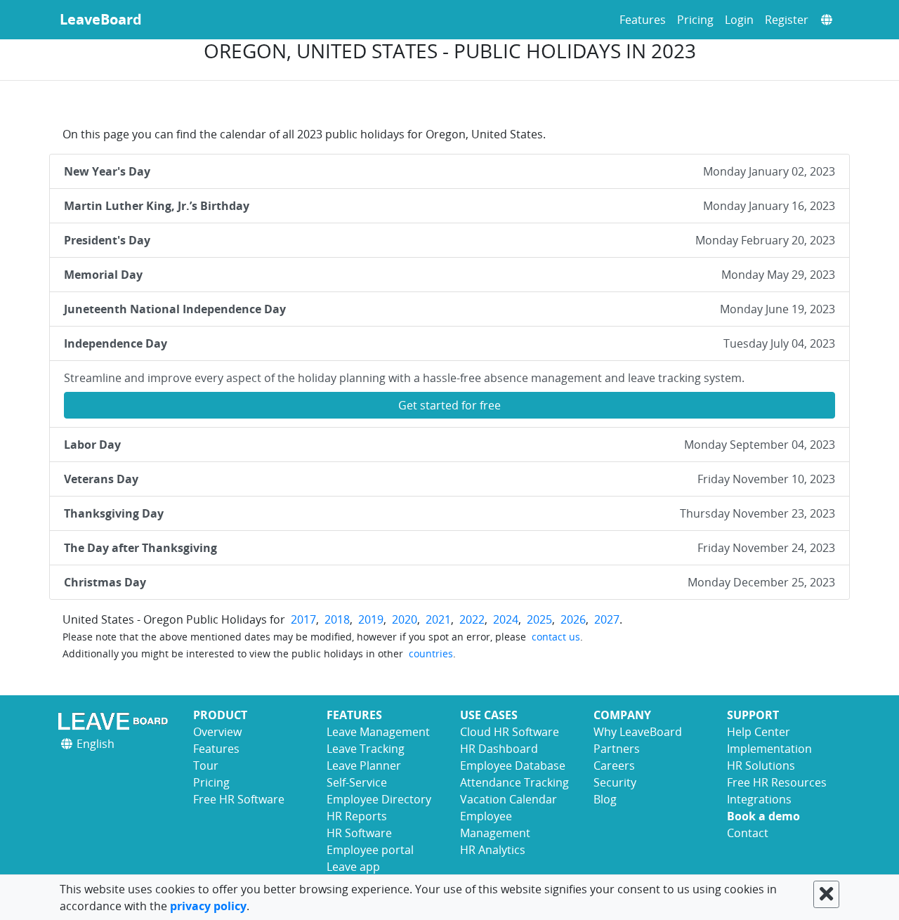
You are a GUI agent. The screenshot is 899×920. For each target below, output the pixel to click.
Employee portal (370, 849)
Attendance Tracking (514, 782)
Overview (217, 732)
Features (642, 19)
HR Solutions (761, 765)
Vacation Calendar (508, 799)
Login (739, 19)
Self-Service (357, 782)
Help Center (758, 732)
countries (431, 653)
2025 (539, 619)
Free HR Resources (777, 782)
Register (786, 19)
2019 (370, 619)
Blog (605, 799)
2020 (404, 619)
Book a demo (763, 816)
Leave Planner (364, 765)
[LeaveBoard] (116, 721)
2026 (573, 619)
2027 (606, 619)
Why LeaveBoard (637, 732)
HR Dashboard (499, 748)
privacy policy (208, 906)
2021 (438, 619)
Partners (616, 748)
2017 (303, 619)
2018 (337, 619)
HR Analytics (492, 849)
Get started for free (449, 405)
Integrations (759, 799)
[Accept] (826, 894)
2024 (505, 619)
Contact (747, 833)
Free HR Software (238, 799)
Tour (205, 765)
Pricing (695, 19)
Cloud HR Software (509, 732)
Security (614, 782)
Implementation (769, 748)
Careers (614, 765)
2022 (472, 619)
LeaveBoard (101, 19)
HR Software (359, 833)
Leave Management (378, 732)
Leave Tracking (366, 748)
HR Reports (357, 816)
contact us (556, 636)
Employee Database (512, 765)
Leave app (353, 866)
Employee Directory (379, 799)
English (94, 743)
